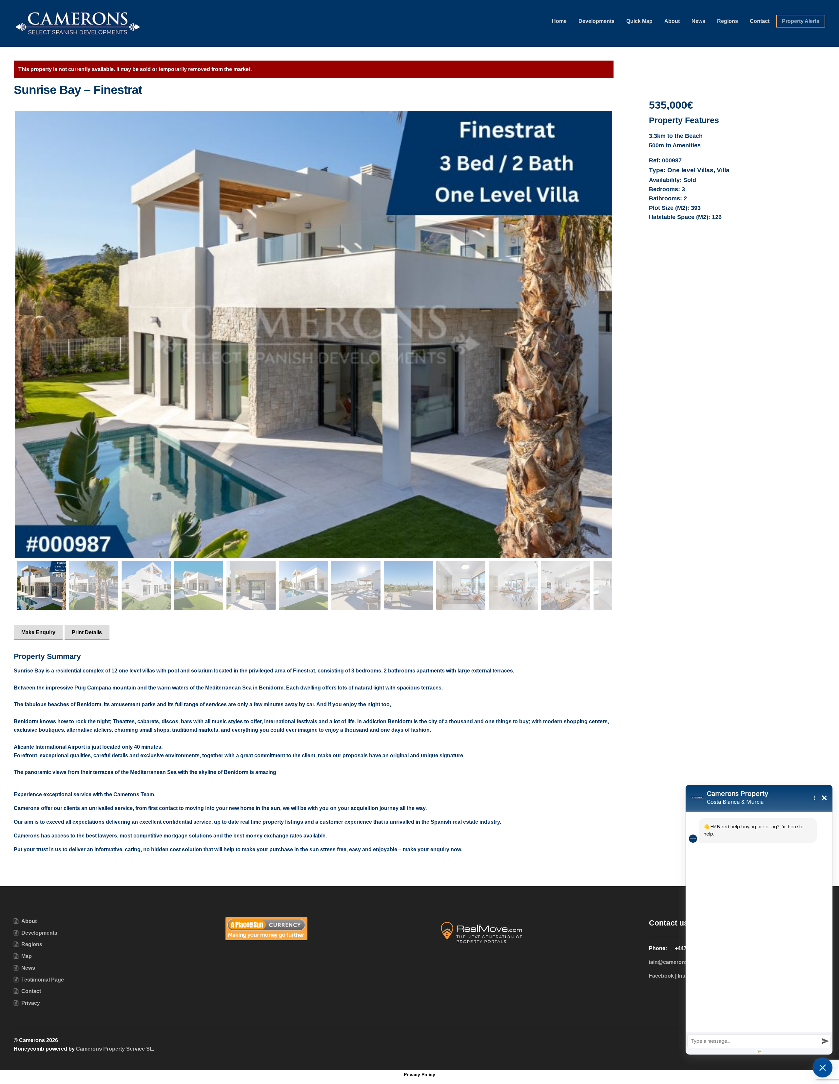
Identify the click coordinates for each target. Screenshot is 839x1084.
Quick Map (639, 21)
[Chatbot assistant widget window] (759, 920)
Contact (760, 21)
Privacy (30, 1003)
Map (26, 956)
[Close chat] (822, 1067)
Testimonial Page (42, 980)
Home (559, 21)
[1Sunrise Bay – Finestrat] (313, 334)
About (672, 21)
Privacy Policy (419, 1074)
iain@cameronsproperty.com (685, 962)
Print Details (87, 632)
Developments (596, 21)
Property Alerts (800, 21)
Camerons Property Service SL (114, 1049)
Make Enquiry (38, 632)
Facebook (661, 976)
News (698, 21)
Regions (727, 21)
